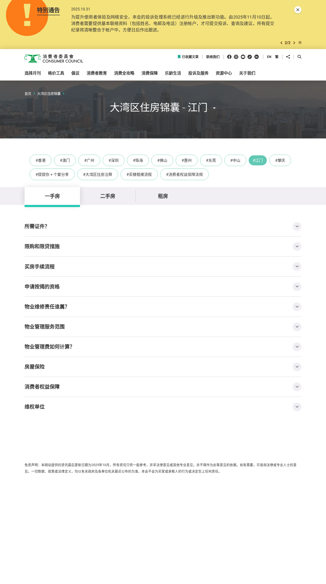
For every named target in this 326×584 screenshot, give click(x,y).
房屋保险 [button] (35, 366)
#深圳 (114, 160)
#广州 (89, 160)
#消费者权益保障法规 (184, 174)
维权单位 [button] (35, 406)
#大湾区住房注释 (97, 174)
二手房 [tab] (107, 196)
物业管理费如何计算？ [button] (50, 346)
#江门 (258, 160)
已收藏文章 (190, 57)
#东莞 (211, 160)
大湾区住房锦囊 (49, 93)
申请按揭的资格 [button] (42, 286)
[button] (281, 42)
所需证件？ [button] (37, 226)
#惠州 (187, 160)
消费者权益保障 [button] (42, 386)
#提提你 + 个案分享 (52, 174)
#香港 (41, 160)
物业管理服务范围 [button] (45, 326)
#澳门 (65, 160)
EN (269, 56)
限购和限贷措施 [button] (42, 246)
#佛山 (162, 160)
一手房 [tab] (52, 196)
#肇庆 (280, 160)
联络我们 (213, 57)
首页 (28, 93)
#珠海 (138, 160)
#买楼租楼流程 (139, 174)
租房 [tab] (163, 196)
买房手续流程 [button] (40, 266)
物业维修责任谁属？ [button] (47, 306)
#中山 (235, 160)
